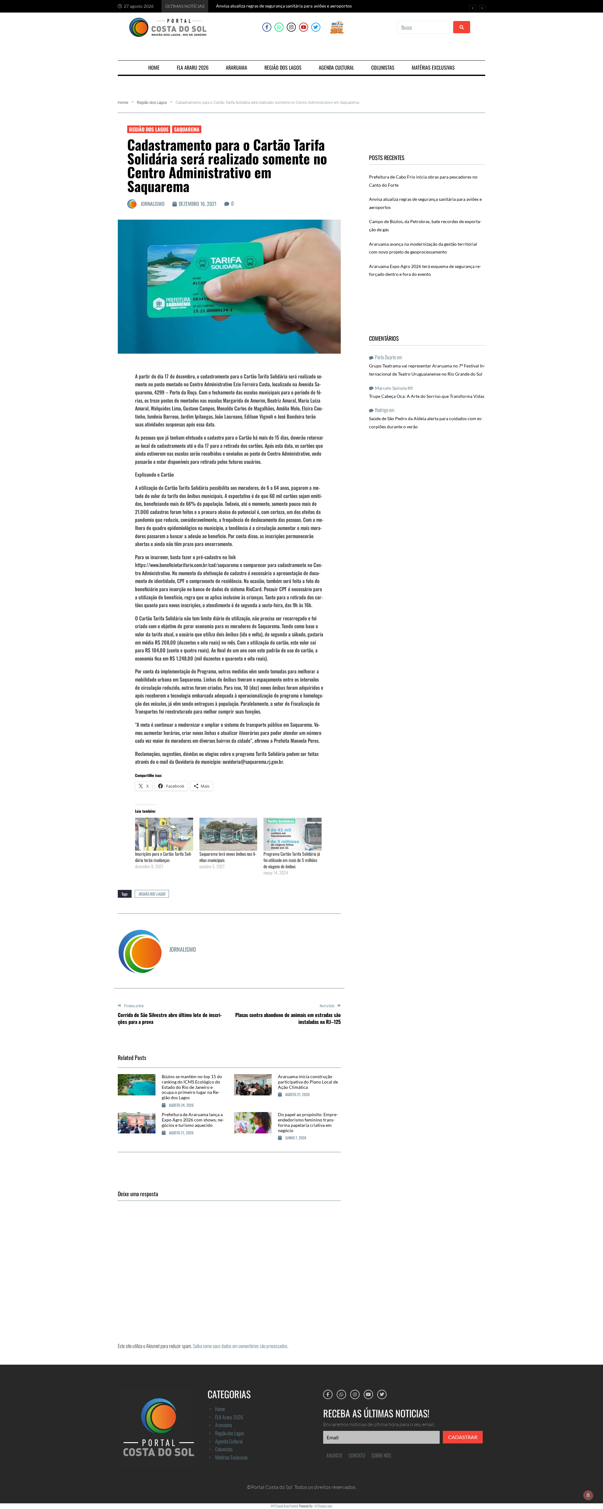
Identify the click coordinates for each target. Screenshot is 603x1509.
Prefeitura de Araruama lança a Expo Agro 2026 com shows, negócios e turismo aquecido (193, 1120)
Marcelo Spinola (391, 388)
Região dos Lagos (152, 102)
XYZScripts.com (323, 1505)
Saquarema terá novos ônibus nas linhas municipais (227, 856)
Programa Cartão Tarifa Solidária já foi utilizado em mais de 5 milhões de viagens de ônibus (291, 860)
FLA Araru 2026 (229, 1417)
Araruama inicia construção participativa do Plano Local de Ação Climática (308, 1082)
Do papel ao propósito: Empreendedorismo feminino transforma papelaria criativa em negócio (308, 1122)
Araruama (223, 1425)
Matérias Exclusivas (231, 1457)
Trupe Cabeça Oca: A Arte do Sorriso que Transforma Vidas (426, 396)
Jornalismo (153, 203)
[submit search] (461, 27)
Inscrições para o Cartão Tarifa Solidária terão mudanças (163, 856)
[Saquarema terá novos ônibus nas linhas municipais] (228, 834)
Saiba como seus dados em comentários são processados (240, 1346)
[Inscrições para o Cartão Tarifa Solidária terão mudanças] (164, 834)
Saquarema (186, 129)
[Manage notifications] (588, 1495)
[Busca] (423, 27)
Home (123, 102)
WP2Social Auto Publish (284, 1505)
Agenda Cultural (228, 1441)
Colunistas (224, 1449)
